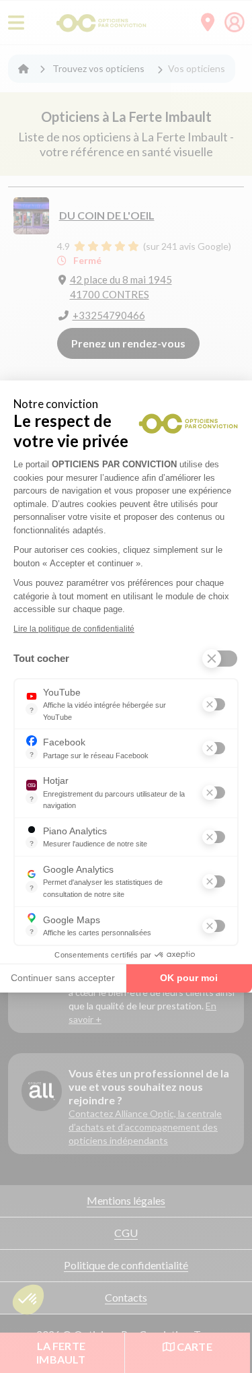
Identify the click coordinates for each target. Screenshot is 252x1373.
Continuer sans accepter (63, 977)
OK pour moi (189, 977)
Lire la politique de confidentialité (73, 629)
